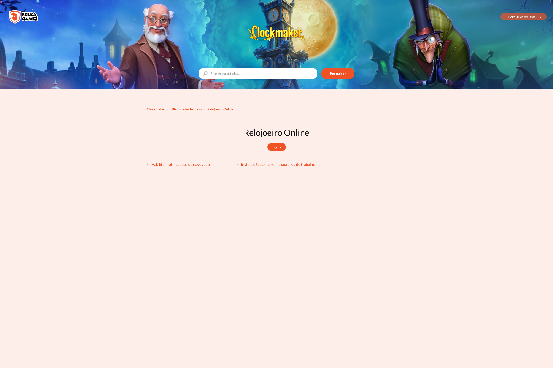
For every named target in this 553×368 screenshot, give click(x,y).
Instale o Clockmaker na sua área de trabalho (278, 164)
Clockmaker (156, 109)
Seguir (277, 147)
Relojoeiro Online (220, 109)
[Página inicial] (23, 17)
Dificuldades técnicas (186, 109)
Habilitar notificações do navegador (181, 164)
